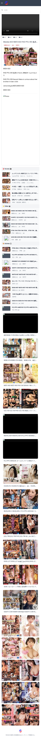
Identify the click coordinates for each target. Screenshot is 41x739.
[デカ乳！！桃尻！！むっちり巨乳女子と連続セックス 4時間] (6, 187)
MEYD (22, 290)
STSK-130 (20, 196)
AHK (13, 239)
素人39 (14, 196)
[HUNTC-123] (6, 218)
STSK (13, 233)
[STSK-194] (6, 231)
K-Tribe (14, 189)
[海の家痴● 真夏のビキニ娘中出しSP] (6, 194)
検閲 (16, 239)
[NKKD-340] (6, 212)
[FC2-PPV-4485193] (6, 308)
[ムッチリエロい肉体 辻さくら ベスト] (6, 174)
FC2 (13, 257)
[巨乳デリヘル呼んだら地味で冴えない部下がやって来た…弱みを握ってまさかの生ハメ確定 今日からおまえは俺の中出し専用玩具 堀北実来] (6, 201)
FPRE (21, 251)
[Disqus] (20, 140)
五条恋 (23, 182)
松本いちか (15, 283)
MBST (24, 264)
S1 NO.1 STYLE (16, 182)
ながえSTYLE (15, 176)
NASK (24, 270)
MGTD (24, 277)
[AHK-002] (6, 238)
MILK (13, 202)
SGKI (22, 303)
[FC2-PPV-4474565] (6, 256)
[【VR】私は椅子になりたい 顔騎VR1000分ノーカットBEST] (6, 295)
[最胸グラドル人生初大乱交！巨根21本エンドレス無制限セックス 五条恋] (6, 181)
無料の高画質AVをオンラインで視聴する (22, 735)
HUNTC (21, 220)
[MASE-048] (6, 225)
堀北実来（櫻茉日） (21, 202)
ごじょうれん (30, 182)
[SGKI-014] (6, 302)
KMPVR (14, 297)
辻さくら (22, 176)
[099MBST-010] (6, 262)
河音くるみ (26, 189)
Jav (19, 213)
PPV (17, 257)
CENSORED (27, 196)
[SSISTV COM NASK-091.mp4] (6, 269)
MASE (23, 226)
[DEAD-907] (6, 288)
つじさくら (29, 176)
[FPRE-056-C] (6, 249)
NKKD (23, 213)
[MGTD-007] (6, 275)
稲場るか (20, 189)
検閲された (14, 213)
